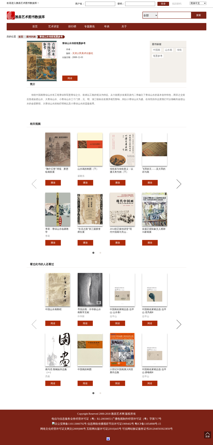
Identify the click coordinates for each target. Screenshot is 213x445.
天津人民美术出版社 (82, 53)
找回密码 (176, 4)
